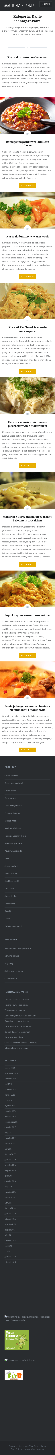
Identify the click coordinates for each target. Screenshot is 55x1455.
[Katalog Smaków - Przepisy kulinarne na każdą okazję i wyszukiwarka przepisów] (27, 1320)
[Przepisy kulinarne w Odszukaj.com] (20, 1360)
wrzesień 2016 (10, 1165)
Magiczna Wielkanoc (13, 828)
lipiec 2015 (9, 1235)
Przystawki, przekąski (13, 851)
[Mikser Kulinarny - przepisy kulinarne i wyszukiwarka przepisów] (17, 1349)
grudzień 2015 (10, 1214)
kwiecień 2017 (10, 1138)
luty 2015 (8, 1251)
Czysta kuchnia (11, 979)
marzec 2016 (10, 1198)
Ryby (7, 859)
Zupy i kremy (10, 904)
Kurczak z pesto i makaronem (17, 1000)
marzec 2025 (10, 1068)
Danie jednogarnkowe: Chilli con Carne (20, 1016)
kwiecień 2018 (10, 1090)
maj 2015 (8, 1246)
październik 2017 (11, 1122)
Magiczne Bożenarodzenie (15, 836)
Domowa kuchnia (12, 956)
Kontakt (8, 911)
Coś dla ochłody (11, 776)
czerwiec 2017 (10, 1127)
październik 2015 (11, 1224)
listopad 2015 (10, 1219)
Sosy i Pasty (9, 889)
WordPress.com (37, 1449)
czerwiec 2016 (10, 1181)
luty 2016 (8, 1203)
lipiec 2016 (9, 1176)
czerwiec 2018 (10, 1079)
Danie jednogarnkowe (13, 806)
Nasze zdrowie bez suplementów (18, 948)
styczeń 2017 (10, 1154)
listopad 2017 (10, 1117)
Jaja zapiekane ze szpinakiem (16, 1048)
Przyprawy (9, 964)
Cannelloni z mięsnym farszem (17, 1021)
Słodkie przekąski (12, 881)
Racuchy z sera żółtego (14, 1037)
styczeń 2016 (10, 1208)
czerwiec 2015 (10, 1241)
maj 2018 (8, 1084)
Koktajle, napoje (11, 821)
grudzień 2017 (10, 1111)
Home (7, 919)
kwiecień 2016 (10, 1192)
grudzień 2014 (10, 1257)
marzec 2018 (10, 1095)
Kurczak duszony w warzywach (17, 1032)
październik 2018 (11, 1073)
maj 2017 (8, 1133)
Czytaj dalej (27, 185)
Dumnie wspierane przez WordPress (23, 1446)
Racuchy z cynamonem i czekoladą (19, 1027)
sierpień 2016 (10, 1171)
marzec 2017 (10, 1144)
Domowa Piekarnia (12, 813)
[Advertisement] (25, 1289)
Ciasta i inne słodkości (14, 783)
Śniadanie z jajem (12, 896)
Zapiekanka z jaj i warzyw (15, 1010)
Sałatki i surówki (11, 866)
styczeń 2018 (10, 1106)
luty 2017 (8, 1149)
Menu (47, 4)
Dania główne (10, 798)
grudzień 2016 (10, 1160)
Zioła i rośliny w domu (14, 971)
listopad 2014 (10, 1262)
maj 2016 (8, 1187)
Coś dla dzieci (10, 791)
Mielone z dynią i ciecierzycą (16, 1005)
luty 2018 (8, 1100)
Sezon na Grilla (11, 874)
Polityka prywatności (13, 926)
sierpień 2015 (10, 1230)
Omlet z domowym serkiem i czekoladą (21, 1043)
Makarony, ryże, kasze (13, 843)
